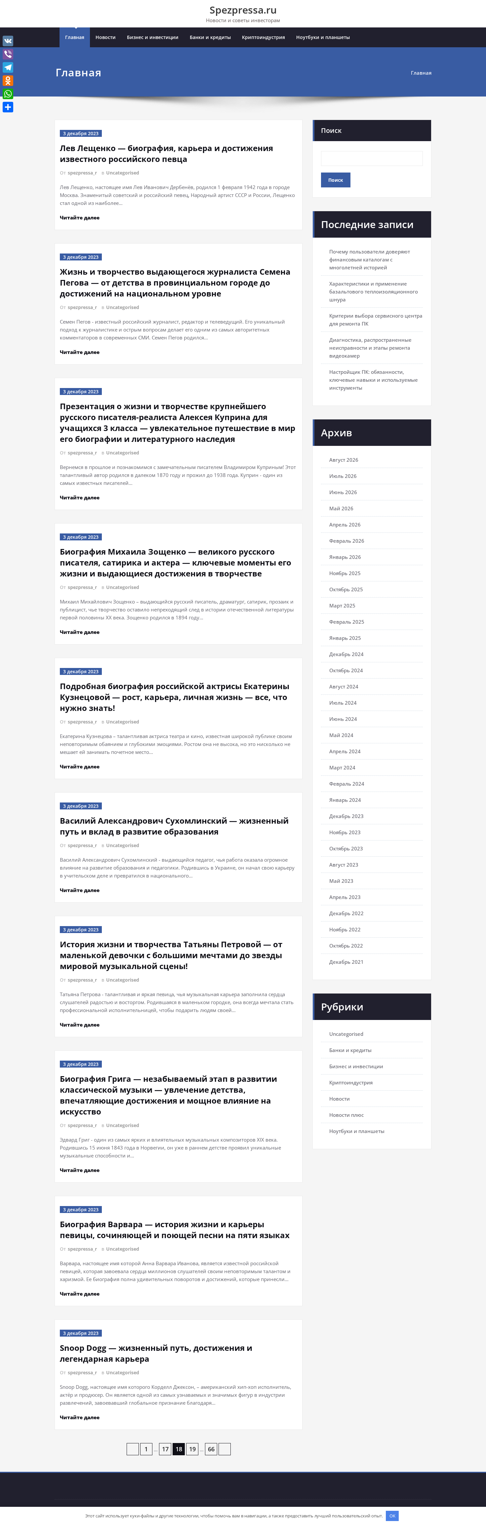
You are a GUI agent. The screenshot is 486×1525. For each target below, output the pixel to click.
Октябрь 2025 (346, 589)
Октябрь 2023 (346, 848)
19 (192, 1449)
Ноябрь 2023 (345, 832)
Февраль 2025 (346, 621)
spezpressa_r (82, 173)
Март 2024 (342, 767)
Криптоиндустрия (263, 37)
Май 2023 (341, 881)
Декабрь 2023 (346, 816)
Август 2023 (343, 864)
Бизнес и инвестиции (153, 37)
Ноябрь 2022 (345, 929)
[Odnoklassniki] (8, 80)
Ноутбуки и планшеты (323, 37)
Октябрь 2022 (346, 945)
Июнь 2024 (343, 719)
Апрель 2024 (345, 751)
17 (165, 1449)
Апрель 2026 (345, 524)
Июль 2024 (343, 702)
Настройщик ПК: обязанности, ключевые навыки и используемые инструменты (373, 380)
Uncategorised (122, 173)
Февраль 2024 (346, 783)
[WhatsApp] (8, 93)
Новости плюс (346, 1115)
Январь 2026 (345, 557)
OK (392, 1516)
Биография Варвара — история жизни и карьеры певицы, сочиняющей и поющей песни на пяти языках (175, 1229)
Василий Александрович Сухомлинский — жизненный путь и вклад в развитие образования (174, 826)
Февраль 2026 (346, 540)
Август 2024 (343, 686)
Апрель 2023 (345, 897)
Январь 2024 (345, 800)
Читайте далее (80, 217)
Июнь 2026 (343, 492)
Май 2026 (341, 508)
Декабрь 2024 (346, 654)
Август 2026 (343, 459)
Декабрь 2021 (346, 961)
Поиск (331, 130)
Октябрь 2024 (346, 670)
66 (211, 1449)
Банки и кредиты (210, 37)
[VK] (8, 41)
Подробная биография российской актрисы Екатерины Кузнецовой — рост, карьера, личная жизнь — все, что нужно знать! (174, 697)
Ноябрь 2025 (345, 573)
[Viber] (8, 54)
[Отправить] (8, 107)
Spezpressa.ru (243, 10)
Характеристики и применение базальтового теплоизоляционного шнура (373, 291)
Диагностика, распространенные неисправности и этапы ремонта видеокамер (370, 347)
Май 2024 (341, 735)
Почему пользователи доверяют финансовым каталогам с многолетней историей (369, 259)
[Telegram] (8, 67)
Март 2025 (342, 605)
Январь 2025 (345, 638)
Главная (74, 37)
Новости (106, 37)
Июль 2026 (343, 476)
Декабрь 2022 (346, 913)
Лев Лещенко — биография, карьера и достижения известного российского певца (166, 153)
